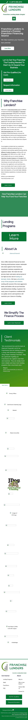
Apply (4, 682)
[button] (14, 18)
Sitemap (22, 712)
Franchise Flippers (18, 714)
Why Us (20, 679)
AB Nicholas (25, 714)
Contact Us (21, 691)
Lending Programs (7, 679)
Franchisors (6, 685)
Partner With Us (22, 687)
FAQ (4, 688)
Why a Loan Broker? (21, 683)
